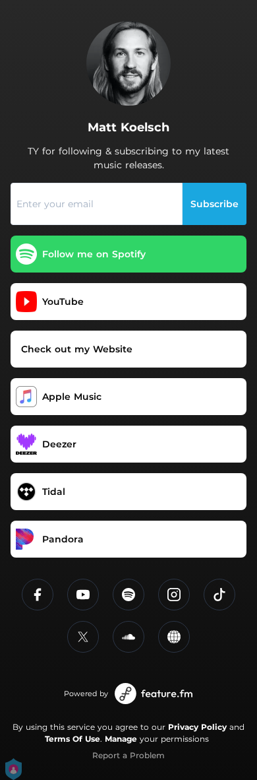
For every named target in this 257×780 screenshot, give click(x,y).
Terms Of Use (72, 739)
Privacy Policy (197, 727)
